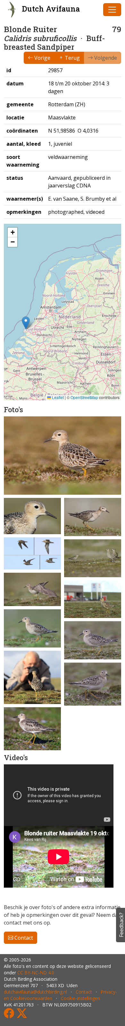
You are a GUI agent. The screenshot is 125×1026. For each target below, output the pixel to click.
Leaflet (57, 397)
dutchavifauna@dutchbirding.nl (35, 992)
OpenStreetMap (84, 397)
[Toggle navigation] (112, 9)
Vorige (41, 57)
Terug (71, 57)
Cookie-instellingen (80, 998)
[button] (26, 322)
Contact (23, 937)
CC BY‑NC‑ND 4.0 (35, 972)
